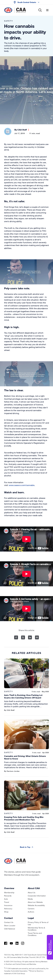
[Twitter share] (23, 637)
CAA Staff (22, 129)
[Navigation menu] (47, 10)
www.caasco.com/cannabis (21, 485)
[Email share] (37, 637)
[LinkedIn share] (30, 637)
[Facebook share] (16, 637)
